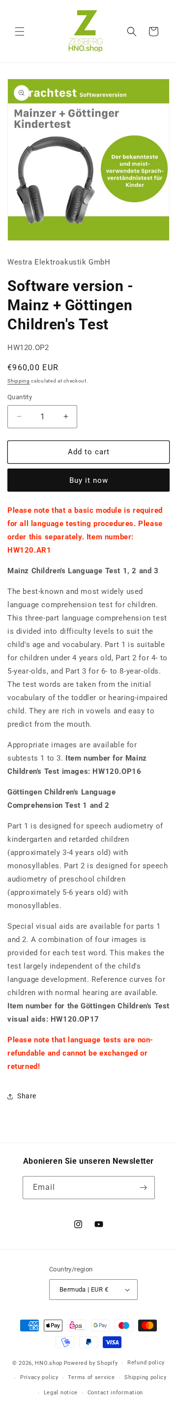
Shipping (18, 380)
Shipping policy (145, 1377)
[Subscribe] (143, 1187)
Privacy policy (39, 1377)
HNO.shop (48, 1363)
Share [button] (26, 1096)
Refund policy (146, 1362)
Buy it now (88, 480)
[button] (19, 31)
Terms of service (91, 1377)
